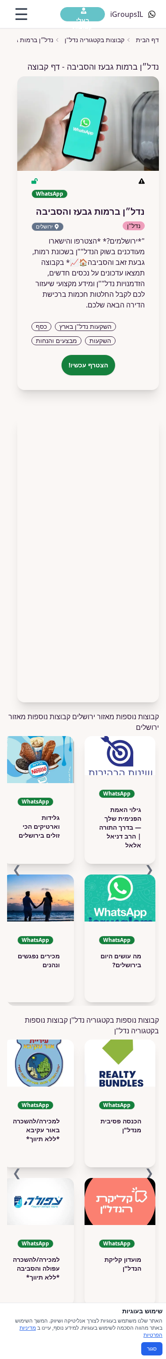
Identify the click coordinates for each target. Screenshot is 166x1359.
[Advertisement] (88, 555)
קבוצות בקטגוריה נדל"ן (94, 39)
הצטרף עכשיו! (88, 365)
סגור (152, 1348)
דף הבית (147, 39)
